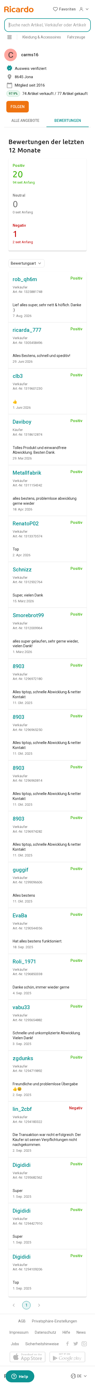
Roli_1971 (24, 961)
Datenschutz (45, 1332)
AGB (22, 1321)
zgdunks (23, 1058)
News (81, 1332)
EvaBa (20, 915)
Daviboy (22, 422)
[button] (64, 9)
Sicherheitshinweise (42, 1344)
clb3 (18, 376)
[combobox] (47, 25)
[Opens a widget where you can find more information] (19, 1376)
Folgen (18, 107)
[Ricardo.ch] (19, 9)
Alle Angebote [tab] (25, 120)
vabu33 (21, 1007)
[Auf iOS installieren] (27, 1357)
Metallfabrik (27, 473)
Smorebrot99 (28, 615)
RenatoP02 (26, 523)
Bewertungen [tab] (67, 120)
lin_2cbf (22, 1109)
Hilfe (66, 1332)
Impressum (19, 1332)
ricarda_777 (27, 330)
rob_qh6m (25, 279)
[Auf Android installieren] (67, 1357)
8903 (18, 666)
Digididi (22, 1165)
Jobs (15, 1344)
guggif (20, 870)
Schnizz (22, 569)
